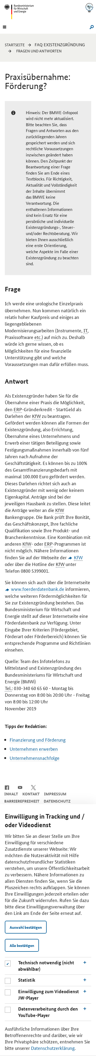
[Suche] (91, 26)
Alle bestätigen (22, 945)
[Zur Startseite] (89, 7)
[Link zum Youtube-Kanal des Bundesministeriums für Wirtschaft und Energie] (20, 787)
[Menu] (4, 26)
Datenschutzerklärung (53, 1048)
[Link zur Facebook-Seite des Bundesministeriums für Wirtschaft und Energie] (6, 787)
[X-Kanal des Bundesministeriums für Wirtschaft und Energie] (33, 787)
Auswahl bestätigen (26, 927)
